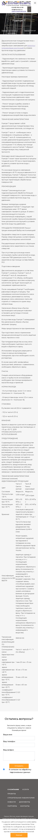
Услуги (25, 789)
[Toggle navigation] (35, 3)
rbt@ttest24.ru (17, 9)
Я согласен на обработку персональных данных (20, 771)
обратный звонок (19, 11)
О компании (13, 789)
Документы (24, 802)
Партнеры (12, 806)
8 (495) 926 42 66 (17, 7)
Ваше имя (7, 735)
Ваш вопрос (8, 750)
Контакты (24, 806)
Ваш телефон (9, 741)
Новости (11, 802)
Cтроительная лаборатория (21, 798)
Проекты (11, 794)
